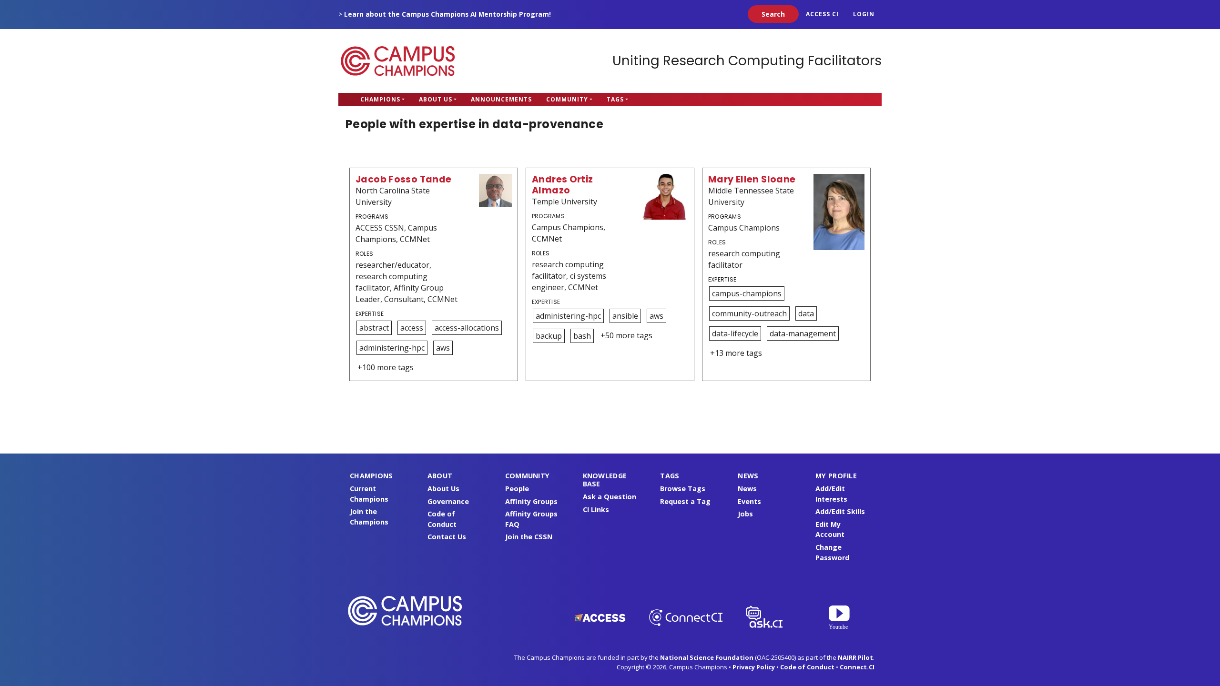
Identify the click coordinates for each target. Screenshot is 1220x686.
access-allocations (467, 328)
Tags (615, 99)
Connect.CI (857, 667)
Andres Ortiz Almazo (562, 185)
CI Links (596, 509)
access (411, 328)
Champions (380, 99)
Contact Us (446, 536)
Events (749, 501)
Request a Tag (685, 501)
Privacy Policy (753, 667)
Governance (448, 501)
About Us (435, 99)
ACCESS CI (822, 14)
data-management (803, 333)
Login (863, 14)
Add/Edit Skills (840, 511)
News (747, 488)
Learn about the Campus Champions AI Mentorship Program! (447, 14)
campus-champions (747, 293)
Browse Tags (682, 488)
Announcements (501, 99)
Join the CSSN (528, 536)
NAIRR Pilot (855, 657)
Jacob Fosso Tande (404, 179)
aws (443, 348)
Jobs (745, 513)
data (806, 313)
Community (567, 99)
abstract (374, 328)
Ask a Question (609, 496)
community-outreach (749, 313)
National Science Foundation (706, 657)
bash (582, 336)
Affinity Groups (531, 501)
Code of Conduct (807, 667)
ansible (625, 316)
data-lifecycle (735, 333)
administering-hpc (392, 348)
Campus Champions (398, 61)
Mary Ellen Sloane (752, 179)
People (517, 488)
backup (549, 336)
